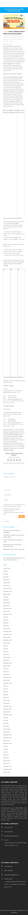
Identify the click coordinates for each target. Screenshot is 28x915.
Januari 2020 (6, 732)
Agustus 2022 (6, 666)
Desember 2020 (7, 706)
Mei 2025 (5, 597)
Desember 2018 (7, 766)
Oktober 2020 (6, 712)
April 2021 (5, 694)
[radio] (8, 460)
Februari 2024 (6, 628)
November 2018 (7, 769)
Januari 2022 (6, 674)
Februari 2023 (6, 657)
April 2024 (5, 623)
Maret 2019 (6, 758)
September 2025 (7, 591)
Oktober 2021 (6, 680)
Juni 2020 (5, 717)
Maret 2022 (6, 671)
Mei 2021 (5, 692)
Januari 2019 (6, 763)
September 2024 (7, 614)
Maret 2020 (6, 726)
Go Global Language (17, 39)
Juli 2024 (5, 617)
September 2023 (7, 640)
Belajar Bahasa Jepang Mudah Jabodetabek (13, 549)
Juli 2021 (5, 686)
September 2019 (7, 743)
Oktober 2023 (6, 637)
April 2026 (5, 577)
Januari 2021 (6, 703)
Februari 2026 (6, 582)
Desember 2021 (7, 677)
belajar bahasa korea (18, 36)
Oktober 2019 (6, 740)
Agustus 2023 (6, 643)
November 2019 (7, 737)
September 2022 (7, 663)
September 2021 (7, 683)
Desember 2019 (7, 735)
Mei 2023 (5, 648)
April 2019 (5, 755)
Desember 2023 (7, 631)
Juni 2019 (5, 749)
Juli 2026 (5, 571)
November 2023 (7, 634)
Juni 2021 (5, 689)
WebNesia (15, 912)
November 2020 (7, 709)
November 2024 (7, 608)
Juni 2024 (5, 620)
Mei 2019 (5, 752)
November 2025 (7, 588)
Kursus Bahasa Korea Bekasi (10, 560)
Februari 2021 (6, 700)
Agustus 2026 (6, 568)
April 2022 (5, 669)
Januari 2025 (6, 605)
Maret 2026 (6, 580)
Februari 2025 (6, 603)
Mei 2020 (5, 720)
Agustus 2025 (6, 594)
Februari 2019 (6, 760)
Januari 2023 (6, 660)
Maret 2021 (6, 697)
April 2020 (5, 723)
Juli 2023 (5, 646)
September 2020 (7, 714)
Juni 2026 (5, 574)
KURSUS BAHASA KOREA (9, 37)
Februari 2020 (6, 729)
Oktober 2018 (6, 772)
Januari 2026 (6, 585)
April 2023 (5, 651)
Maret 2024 (6, 626)
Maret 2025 (6, 600)
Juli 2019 (5, 746)
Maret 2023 (6, 654)
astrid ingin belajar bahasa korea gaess (12, 558)
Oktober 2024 (6, 611)
